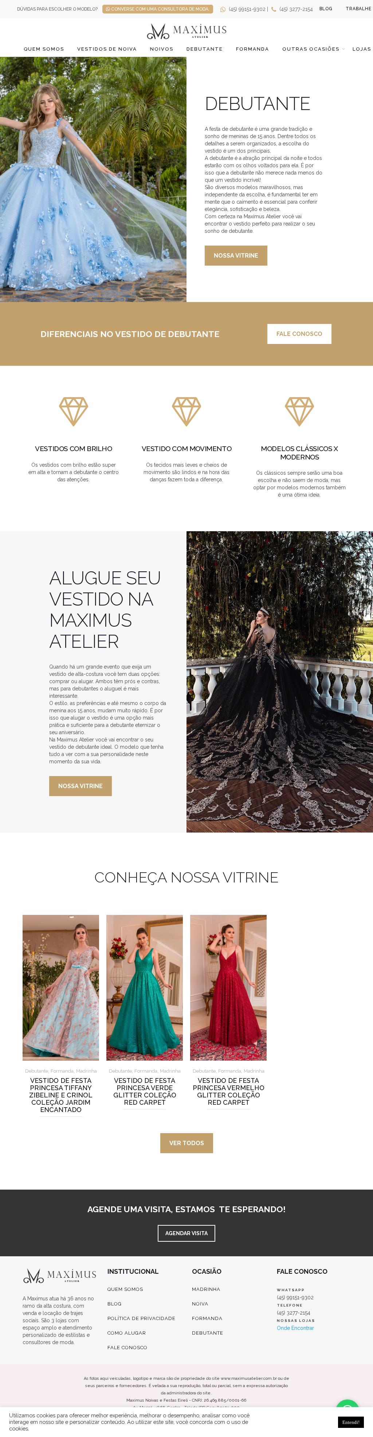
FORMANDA (207, 1318)
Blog (114, 1304)
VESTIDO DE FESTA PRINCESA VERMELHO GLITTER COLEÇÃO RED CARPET (228, 1091)
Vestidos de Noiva (107, 49)
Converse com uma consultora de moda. (159, 9)
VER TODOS (186, 1143)
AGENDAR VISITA (186, 1233)
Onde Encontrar (295, 1328)
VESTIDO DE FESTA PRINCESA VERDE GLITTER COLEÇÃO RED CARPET (144, 1091)
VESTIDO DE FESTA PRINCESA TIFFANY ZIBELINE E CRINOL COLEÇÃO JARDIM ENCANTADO (61, 1095)
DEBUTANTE (207, 1333)
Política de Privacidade (141, 1318)
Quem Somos (44, 49)
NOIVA (200, 1304)
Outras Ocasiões (310, 49)
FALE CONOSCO (299, 333)
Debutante (204, 49)
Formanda (252, 49)
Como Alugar (126, 1333)
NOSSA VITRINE (236, 255)
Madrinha (86, 1071)
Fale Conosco (127, 1347)
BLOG (326, 8)
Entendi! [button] (351, 1422)
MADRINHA (206, 1289)
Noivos (161, 49)
